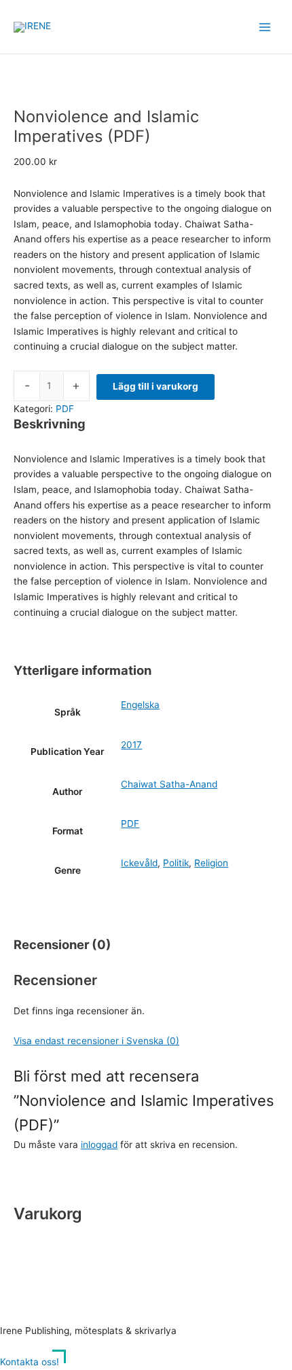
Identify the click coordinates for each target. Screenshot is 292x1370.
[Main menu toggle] (265, 27)
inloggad (99, 1144)
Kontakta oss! (29, 1361)
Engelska (140, 704)
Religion (211, 862)
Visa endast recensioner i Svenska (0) (96, 1040)
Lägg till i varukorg (155, 386)
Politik (176, 862)
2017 (131, 744)
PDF (65, 408)
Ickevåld (139, 862)
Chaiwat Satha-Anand (169, 784)
